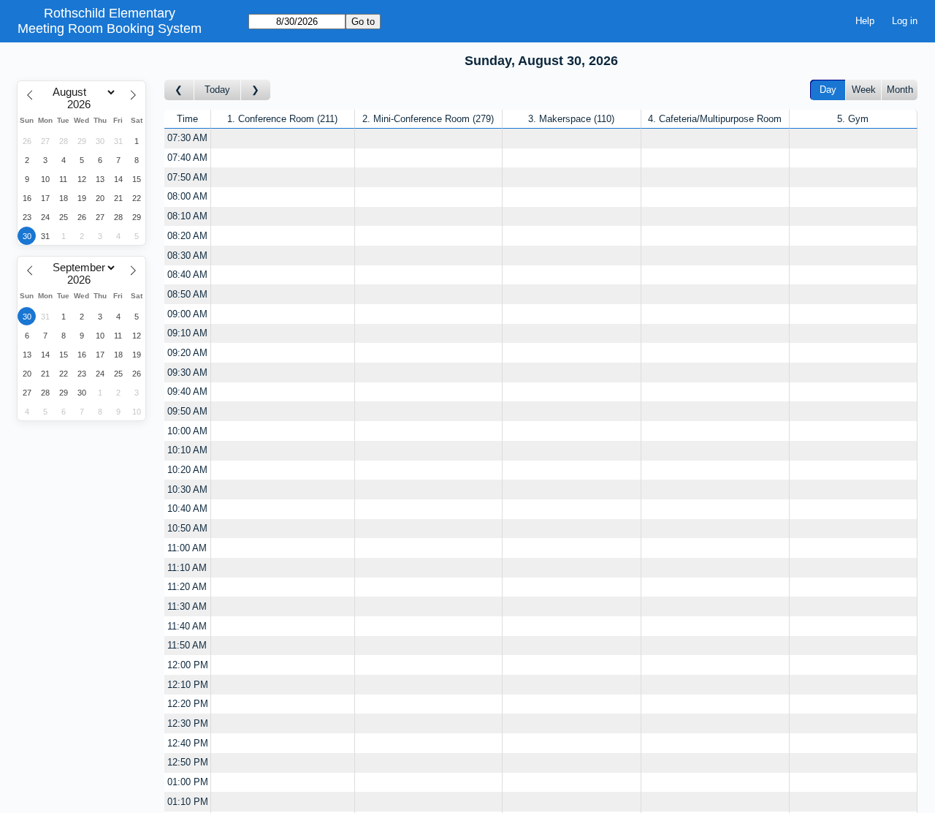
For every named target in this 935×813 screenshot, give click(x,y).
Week (864, 89)
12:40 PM (187, 743)
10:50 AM (187, 528)
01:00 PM (187, 781)
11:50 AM (187, 645)
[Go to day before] (179, 90)
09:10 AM (187, 333)
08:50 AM (187, 294)
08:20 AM (187, 235)
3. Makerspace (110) (571, 118)
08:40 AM (187, 274)
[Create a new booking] (282, 138)
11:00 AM (187, 547)
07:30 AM (187, 137)
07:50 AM (187, 177)
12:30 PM (187, 723)
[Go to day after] (255, 90)
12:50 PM (187, 762)
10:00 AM (187, 431)
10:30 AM (187, 489)
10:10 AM (187, 450)
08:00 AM (187, 196)
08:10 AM (187, 216)
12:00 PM (187, 664)
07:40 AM (187, 157)
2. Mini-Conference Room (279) (428, 118)
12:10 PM (187, 684)
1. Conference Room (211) (282, 118)
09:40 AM (187, 391)
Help (864, 20)
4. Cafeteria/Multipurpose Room (715, 118)
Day (828, 89)
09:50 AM (187, 411)
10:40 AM (187, 508)
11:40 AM (187, 626)
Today (217, 89)
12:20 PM (187, 703)
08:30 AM (187, 255)
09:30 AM (187, 372)
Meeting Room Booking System (110, 28)
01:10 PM (187, 801)
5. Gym (853, 118)
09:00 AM (187, 314)
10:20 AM (187, 469)
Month (900, 89)
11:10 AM (187, 567)
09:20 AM (187, 352)
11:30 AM (187, 606)
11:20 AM (187, 586)
